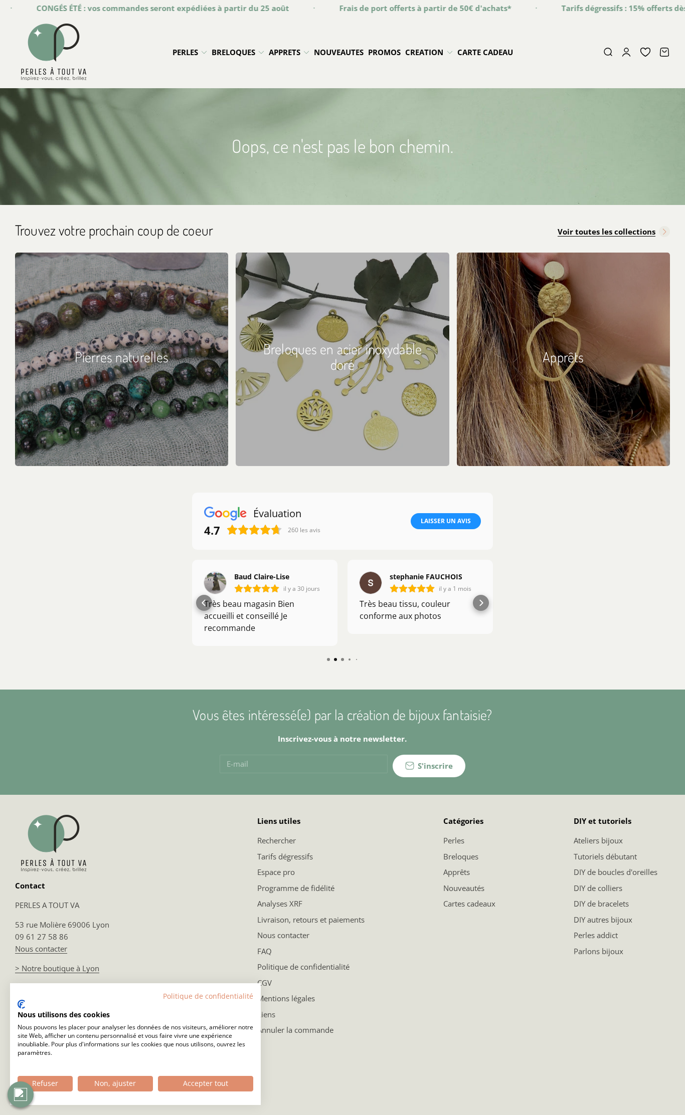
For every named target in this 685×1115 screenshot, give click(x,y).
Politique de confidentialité (303, 967)
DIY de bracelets (601, 904)
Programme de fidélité (295, 888)
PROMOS (384, 52)
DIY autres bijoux (603, 920)
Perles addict (596, 935)
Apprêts (456, 872)
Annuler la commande (295, 1030)
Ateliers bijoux (598, 840)
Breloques (460, 856)
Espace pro (276, 872)
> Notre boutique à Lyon (57, 968)
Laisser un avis (446, 521)
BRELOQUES (233, 52)
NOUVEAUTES (339, 52)
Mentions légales (286, 998)
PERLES (185, 52)
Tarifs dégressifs (285, 856)
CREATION (424, 52)
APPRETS (284, 52)
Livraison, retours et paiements (311, 920)
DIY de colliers (598, 888)
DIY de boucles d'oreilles (615, 872)
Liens (266, 1014)
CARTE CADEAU (485, 52)
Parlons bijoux (598, 951)
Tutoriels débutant (605, 856)
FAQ (264, 951)
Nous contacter (41, 949)
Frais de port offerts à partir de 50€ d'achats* (407, 8)
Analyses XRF (279, 904)
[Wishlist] (645, 52)
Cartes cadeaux (469, 904)
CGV (264, 983)
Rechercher (276, 840)
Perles (453, 840)
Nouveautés (463, 888)
